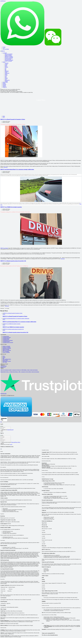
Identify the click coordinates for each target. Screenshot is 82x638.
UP (1, 421)
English (4, 47)
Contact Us (5, 87)
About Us (4, 86)
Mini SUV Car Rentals (9, 56)
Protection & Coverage (7, 361)
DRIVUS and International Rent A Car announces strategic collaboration (17, 169)
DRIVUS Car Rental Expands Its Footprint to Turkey (12, 119)
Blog (3, 358)
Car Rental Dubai (6, 336)
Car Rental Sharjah (6, 338)
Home (4, 116)
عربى (4, 48)
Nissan (6, 72)
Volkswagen (7, 73)
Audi (6, 79)
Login (2, 430)
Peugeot (6, 81)
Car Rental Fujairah (6, 341)
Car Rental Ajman (6, 339)
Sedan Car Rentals (8, 54)
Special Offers (5, 82)
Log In (11, 444)
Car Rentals (5, 52)
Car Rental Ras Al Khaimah (8, 340)
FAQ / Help (5, 362)
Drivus (4, 314)
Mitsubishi (7, 71)
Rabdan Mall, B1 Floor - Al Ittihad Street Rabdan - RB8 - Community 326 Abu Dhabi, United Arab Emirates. (19, 371)
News (4, 117)
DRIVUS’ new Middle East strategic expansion (11, 207)
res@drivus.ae (2, 0)
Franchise (4, 84)
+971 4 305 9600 (6, 49)
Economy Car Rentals (9, 57)
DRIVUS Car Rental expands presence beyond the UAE (13, 260)
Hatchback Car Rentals (9, 59)
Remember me (4, 429)
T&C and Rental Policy (7, 359)
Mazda (6, 74)
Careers (4, 357)
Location (4, 85)
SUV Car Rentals (8, 58)
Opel (6, 77)
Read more (6, 167)
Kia (5, 69)
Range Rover (7, 80)
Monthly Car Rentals (8, 55)
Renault (6, 78)
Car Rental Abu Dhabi (7, 337)
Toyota (6, 75)
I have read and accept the (11, 442)
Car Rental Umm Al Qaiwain (8, 342)
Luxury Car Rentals (6, 352)
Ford (6, 76)
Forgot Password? (10, 429)
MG (5, 70)
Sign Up (2, 443)
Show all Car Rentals (8, 53)
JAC (6, 68)
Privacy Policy (5, 360)
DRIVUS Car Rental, (4, 248)
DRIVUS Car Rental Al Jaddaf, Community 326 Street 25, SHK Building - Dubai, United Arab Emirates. (19, 369)
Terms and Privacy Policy (15, 442)
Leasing (4, 83)
